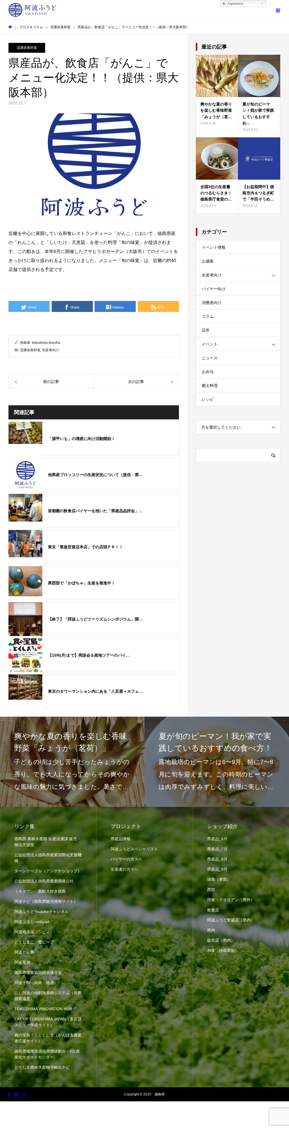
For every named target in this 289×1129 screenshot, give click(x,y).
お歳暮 (208, 261)
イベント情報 (213, 247)
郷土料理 (210, 385)
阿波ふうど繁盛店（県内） (231, 920)
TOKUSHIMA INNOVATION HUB (43, 1009)
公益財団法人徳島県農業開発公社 (44, 881)
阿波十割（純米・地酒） (36, 982)
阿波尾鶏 (22, 962)
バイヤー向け (213, 289)
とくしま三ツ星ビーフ (34, 942)
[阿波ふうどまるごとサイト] (32, 10)
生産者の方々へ (124, 869)
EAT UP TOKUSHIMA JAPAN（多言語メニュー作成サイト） (48, 1022)
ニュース (210, 358)
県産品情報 (120, 839)
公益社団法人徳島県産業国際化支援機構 (48, 858)
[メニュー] (278, 10)
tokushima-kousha (46, 343)
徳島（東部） (219, 879)
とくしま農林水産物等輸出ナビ (42, 1067)
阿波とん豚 (24, 952)
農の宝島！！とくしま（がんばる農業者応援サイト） (48, 1038)
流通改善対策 (27, 48)
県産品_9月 (217, 869)
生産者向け (50, 350)
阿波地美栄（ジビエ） (34, 932)
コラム (208, 316)
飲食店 (213, 910)
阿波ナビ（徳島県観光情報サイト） (46, 901)
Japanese (234, 3)
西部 (211, 889)
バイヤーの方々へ (126, 859)
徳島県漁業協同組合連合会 (38, 972)
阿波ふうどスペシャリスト (134, 849)
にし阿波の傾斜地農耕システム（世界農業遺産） (48, 996)
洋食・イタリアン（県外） (231, 899)
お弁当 (208, 371)
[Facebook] (8, 1094)
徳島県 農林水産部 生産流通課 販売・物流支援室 (47, 842)
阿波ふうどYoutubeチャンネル (41, 911)
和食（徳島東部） (223, 950)
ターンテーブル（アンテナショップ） (48, 871)
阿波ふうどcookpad (31, 921)
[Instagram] (24, 1094)
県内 (211, 930)
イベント (210, 344)
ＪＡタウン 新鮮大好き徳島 (40, 891)
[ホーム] (10, 27)
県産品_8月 (217, 859)
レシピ (208, 399)
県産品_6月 (217, 839)
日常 (206, 330)
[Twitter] (16, 1094)
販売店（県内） (221, 940)
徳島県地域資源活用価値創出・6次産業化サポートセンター (47, 1054)
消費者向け (212, 302)
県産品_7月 (217, 849)
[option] (72, 762)
